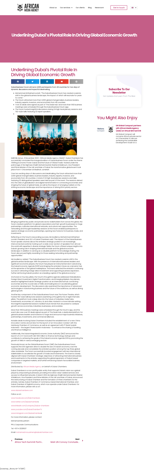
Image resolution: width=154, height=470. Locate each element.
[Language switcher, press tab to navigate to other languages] (133, 7)
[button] (18, 81)
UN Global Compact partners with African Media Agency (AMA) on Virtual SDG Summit (128, 128)
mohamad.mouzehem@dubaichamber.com (34, 432)
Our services (65, 8)
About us (53, 8)
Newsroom (99, 8)
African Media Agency (32, 366)
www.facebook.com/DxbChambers (25, 398)
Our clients (80, 8)
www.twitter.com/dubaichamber (24, 402)
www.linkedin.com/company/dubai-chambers (30, 405)
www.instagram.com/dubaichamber (26, 413)
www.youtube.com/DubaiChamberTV (26, 409)
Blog (90, 8)
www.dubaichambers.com (22, 390)
